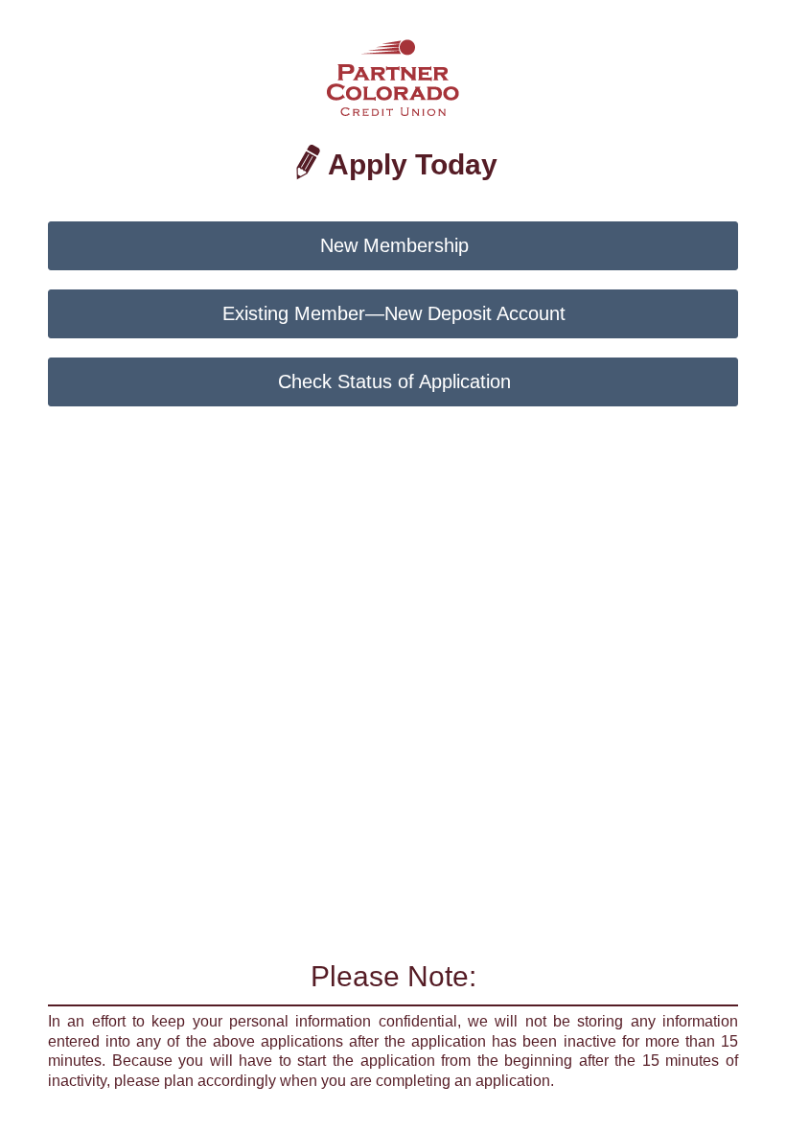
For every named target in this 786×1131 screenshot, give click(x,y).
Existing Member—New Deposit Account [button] (394, 313)
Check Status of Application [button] (394, 381)
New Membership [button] (394, 245)
